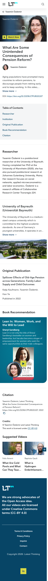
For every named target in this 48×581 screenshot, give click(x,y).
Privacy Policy (23, 536)
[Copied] (4, 413)
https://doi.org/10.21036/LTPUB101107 (25, 96)
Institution (7, 119)
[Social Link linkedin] (23, 571)
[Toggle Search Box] (43, 4)
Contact (23, 546)
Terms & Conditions (23, 531)
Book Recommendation (14, 130)
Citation (6, 135)
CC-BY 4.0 (32, 428)
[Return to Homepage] (13, 4)
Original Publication (12, 124)
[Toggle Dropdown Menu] (4, 4)
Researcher (8, 113)
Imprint (23, 541)
